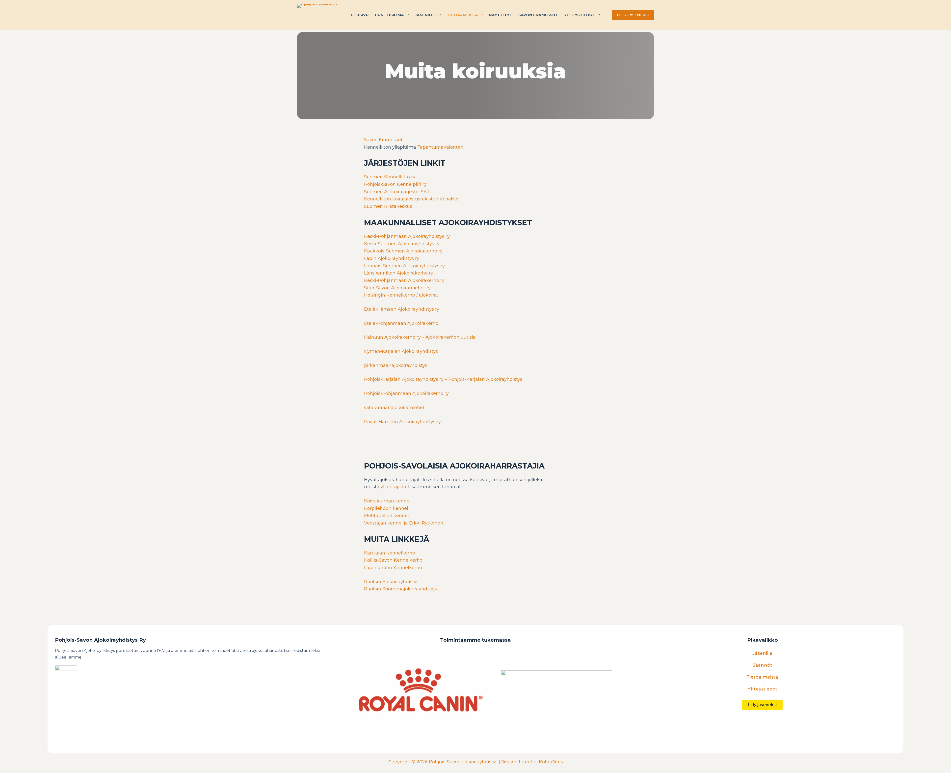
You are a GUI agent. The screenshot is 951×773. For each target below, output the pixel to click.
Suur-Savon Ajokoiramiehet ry (397, 288)
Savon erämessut (538, 14)
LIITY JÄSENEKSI (633, 14)
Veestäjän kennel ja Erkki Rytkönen (403, 523)
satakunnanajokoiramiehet (394, 407)
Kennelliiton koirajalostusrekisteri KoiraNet (411, 199)
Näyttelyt (500, 14)
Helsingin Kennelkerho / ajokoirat (401, 295)
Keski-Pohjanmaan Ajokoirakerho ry (404, 280)
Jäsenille (425, 14)
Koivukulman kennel (387, 501)
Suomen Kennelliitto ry (389, 177)
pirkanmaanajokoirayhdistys (395, 365)
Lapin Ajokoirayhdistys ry (391, 258)
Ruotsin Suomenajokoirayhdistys (400, 589)
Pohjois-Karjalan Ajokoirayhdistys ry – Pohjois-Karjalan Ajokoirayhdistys (443, 379)
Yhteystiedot (579, 14)
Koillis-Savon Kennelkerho (393, 560)
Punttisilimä (389, 14)
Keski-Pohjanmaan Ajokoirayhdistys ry (407, 236)
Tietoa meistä (462, 14)
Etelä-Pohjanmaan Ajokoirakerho (401, 323)
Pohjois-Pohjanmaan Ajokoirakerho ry (406, 393)
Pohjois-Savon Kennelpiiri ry (395, 184)
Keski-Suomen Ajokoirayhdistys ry (402, 244)
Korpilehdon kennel (386, 508)
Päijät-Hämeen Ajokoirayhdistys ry (402, 421)
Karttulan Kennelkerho (389, 553)
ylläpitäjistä (393, 487)
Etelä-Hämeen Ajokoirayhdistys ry (401, 309)
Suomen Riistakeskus (388, 206)
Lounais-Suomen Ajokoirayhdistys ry (404, 266)
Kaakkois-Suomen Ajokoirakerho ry (403, 251)
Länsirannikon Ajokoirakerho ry (398, 273)
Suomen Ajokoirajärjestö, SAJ (396, 191)
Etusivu (360, 14)
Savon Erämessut (383, 139)
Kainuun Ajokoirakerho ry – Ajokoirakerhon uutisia (420, 337)
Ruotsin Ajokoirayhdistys (391, 581)
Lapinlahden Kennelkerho (393, 567)
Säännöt (762, 665)
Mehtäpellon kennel (386, 515)
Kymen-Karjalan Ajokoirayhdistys (401, 351)
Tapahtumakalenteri (440, 147)
